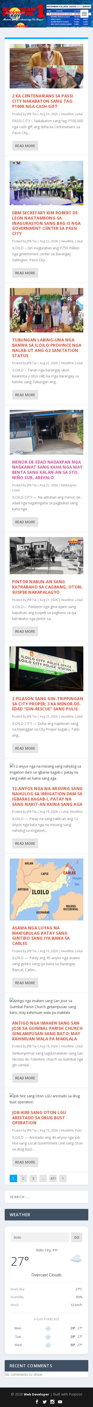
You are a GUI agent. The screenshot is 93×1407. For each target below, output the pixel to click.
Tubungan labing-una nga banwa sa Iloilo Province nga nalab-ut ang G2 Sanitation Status (47, 347)
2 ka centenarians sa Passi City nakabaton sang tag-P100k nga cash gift (43, 101)
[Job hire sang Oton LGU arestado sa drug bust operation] (47, 1099)
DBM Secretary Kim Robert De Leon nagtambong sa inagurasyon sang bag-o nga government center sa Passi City (46, 223)
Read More (25, 145)
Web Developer (36, 1394)
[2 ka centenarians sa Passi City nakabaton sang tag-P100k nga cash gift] (47, 66)
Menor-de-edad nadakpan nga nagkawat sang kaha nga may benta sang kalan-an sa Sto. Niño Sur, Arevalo (47, 469)
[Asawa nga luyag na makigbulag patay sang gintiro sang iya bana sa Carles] (47, 889)
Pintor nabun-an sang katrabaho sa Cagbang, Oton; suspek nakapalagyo (47, 587)
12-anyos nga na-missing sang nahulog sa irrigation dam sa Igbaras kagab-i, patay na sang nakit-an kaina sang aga (47, 796)
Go (76, 1237)
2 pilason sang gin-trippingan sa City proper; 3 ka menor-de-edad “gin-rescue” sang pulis (47, 704)
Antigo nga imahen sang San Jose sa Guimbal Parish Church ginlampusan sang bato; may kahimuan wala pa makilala (47, 1030)
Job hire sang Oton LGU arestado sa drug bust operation (39, 1118)
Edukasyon (68, 485)
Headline (67, 114)
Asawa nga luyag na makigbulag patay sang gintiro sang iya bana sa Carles (41, 935)
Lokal (79, 114)
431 (53, 1178)
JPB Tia (31, 114)
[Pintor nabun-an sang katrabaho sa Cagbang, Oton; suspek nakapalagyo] (47, 555)
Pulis (78, 1130)
